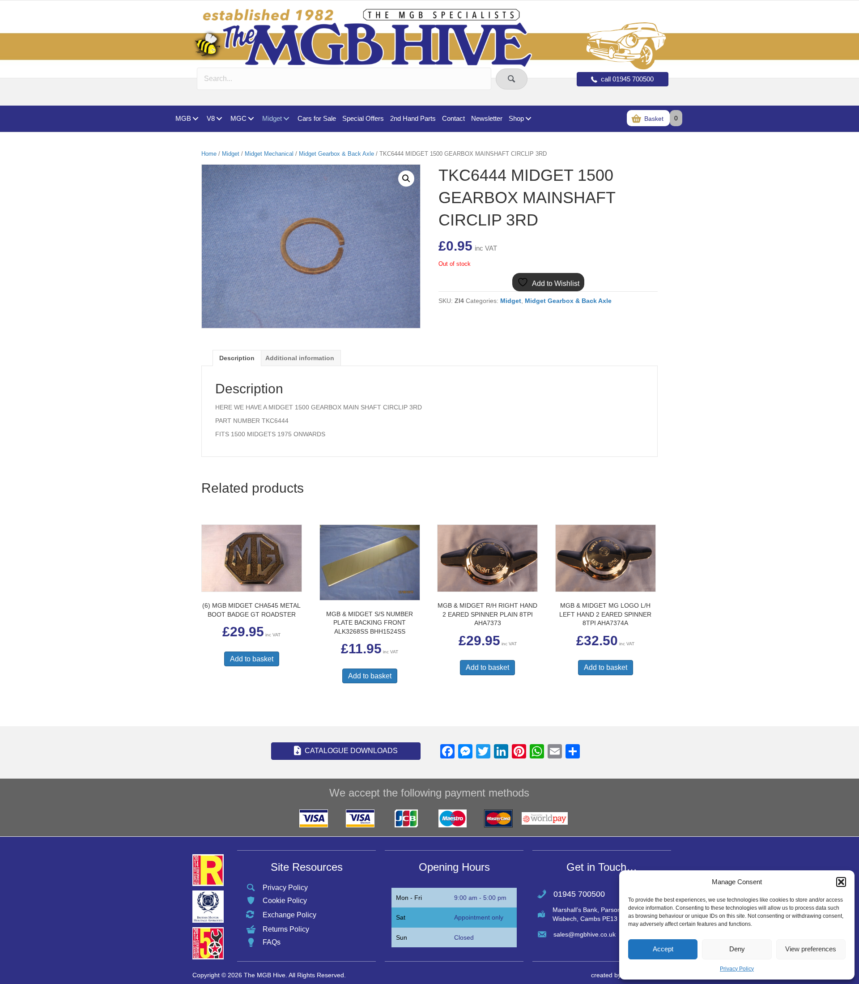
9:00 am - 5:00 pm (480, 897)
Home (209, 153)
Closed (464, 937)
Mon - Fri (409, 897)
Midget (230, 153)
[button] (841, 882)
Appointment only (478, 917)
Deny (737, 949)
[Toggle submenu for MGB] (195, 119)
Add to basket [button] (251, 659)
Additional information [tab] (299, 358)
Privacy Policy (737, 969)
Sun (401, 937)
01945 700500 (579, 894)
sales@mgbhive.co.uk (584, 934)
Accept (663, 949)
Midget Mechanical (269, 153)
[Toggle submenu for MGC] (250, 119)
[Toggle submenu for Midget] (286, 119)
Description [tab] (237, 358)
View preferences (810, 949)
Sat (400, 917)
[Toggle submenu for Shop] (528, 119)
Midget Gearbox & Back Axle (336, 153)
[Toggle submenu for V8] (219, 119)
